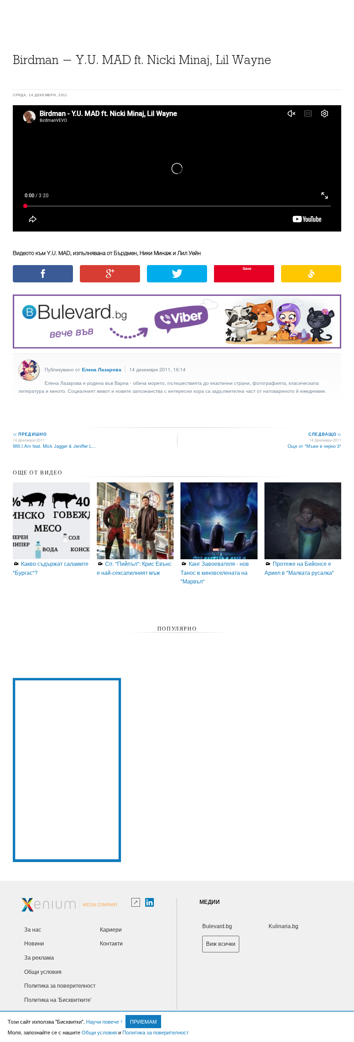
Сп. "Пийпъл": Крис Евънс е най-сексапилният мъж (134, 568)
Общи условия (99, 1032)
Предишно (30, 434)
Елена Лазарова (101, 369)
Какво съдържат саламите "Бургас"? (50, 568)
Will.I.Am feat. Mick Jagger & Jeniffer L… (54, 446)
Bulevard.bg (217, 926)
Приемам (143, 1021)
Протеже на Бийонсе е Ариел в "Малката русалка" (299, 568)
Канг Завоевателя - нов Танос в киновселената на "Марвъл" (214, 572)
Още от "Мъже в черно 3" (314, 446)
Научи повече (102, 1021)
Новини (34, 943)
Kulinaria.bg (283, 926)
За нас (32, 930)
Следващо (324, 434)
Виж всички (220, 944)
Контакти (111, 943)
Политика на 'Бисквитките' (58, 1000)
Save (247, 268)
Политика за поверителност (155, 1032)
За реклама (39, 958)
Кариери (111, 930)
